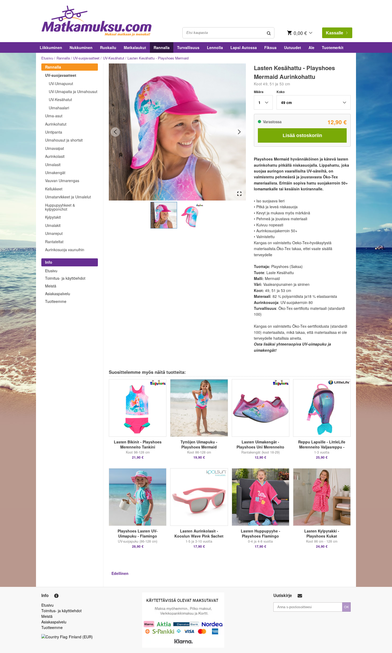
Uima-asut (53, 115)
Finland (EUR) (81, 636)
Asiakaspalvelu (57, 293)
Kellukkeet (53, 188)
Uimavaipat (54, 148)
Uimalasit (53, 164)
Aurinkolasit (55, 156)
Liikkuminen (51, 47)
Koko (281, 91)
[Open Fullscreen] (239, 194)
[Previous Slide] (115, 132)
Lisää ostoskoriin (302, 135)
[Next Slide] (239, 132)
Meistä (50, 286)
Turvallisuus (188, 47)
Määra (258, 91)
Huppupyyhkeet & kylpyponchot (60, 207)
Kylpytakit (53, 217)
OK (346, 606)
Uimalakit (53, 225)
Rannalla (162, 47)
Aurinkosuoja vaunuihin (64, 249)
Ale (311, 47)
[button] (163, 215)
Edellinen (120, 573)
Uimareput (54, 233)
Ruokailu (108, 47)
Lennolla (215, 47)
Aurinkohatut (55, 124)
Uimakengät (55, 172)
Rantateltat (54, 241)
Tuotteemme (55, 301)
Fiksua (270, 47)
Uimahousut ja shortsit (64, 140)
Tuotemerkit (332, 47)
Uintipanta (53, 132)
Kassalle (334, 33)
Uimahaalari (59, 107)
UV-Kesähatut (113, 58)
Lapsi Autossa (243, 47)
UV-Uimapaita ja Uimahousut (73, 91)
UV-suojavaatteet (86, 58)
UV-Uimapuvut (61, 83)
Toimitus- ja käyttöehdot (65, 278)
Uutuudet (292, 47)
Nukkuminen (81, 47)
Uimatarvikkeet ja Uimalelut (68, 196)
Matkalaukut (135, 47)
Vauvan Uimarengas (62, 180)
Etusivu (47, 58)
